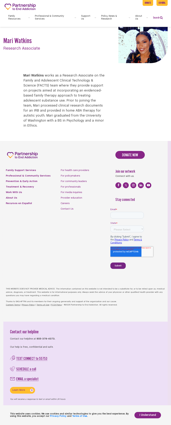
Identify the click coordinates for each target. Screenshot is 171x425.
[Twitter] (126, 185)
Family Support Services (21, 170)
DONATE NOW (130, 155)
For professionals (71, 187)
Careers (65, 203)
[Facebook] (118, 185)
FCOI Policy (56, 305)
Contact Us (67, 209)
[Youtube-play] (148, 185)
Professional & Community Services (28, 176)
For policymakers (70, 176)
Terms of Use (43, 305)
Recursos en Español (19, 203)
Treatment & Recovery (20, 187)
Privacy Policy (28, 305)
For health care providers (75, 170)
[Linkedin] (141, 185)
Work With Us (14, 192)
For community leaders (74, 181)
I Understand (147, 415)
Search (156, 17)
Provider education (71, 198)
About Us (11, 198)
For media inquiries (71, 192)
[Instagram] (133, 185)
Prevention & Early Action (21, 181)
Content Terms (13, 305)
